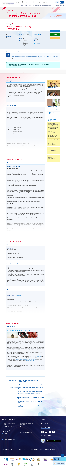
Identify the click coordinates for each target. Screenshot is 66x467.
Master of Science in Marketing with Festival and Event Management (31, 388)
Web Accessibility (53, 449)
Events (23, 2)
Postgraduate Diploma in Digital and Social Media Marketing (29, 394)
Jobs (3, 449)
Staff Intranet (26, 449)
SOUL (44, 2)
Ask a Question (37, 43)
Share (36, 34)
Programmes (12, 20)
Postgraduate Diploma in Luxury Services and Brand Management (30, 402)
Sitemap (47, 449)
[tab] (25, 77)
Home (7, 20)
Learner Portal (39, 2)
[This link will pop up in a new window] (49, 441)
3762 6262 (45, 423)
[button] (54, 2)
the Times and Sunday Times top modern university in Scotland (26, 359)
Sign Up (62, 2)
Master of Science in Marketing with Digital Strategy (30, 391)
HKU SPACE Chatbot (60, 463)
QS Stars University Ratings (35, 356)
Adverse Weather (47, 2)
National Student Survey (30, 360)
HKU (17, 2)
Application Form (18, 295)
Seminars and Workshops (28, 2)
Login (57, 2)
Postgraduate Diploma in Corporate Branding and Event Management (31, 398)
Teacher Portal (20, 449)
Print (40, 34)
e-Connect (54, 113)
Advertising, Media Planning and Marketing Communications (23, 14)
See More (57, 109)
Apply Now (55, 31)
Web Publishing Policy (34, 449)
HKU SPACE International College (9, 439)
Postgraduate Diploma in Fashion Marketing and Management (29, 405)
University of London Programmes (26, 430)
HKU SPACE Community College (8, 433)
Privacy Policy (42, 449)
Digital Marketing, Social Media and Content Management (31, 384)
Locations (34, 2)
